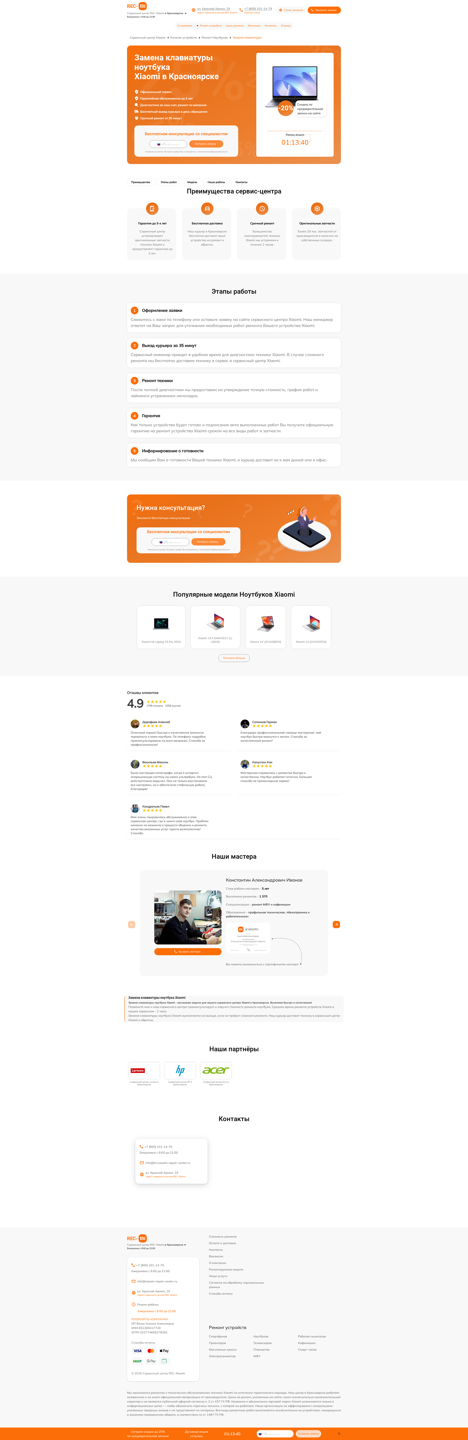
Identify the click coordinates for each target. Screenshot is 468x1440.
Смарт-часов (307, 1349)
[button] (336, 924)
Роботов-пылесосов (312, 1336)
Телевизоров (262, 1343)
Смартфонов (218, 1336)
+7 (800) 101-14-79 (258, 8)
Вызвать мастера (190, 951)
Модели (192, 182)
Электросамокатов (222, 1356)
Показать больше (234, 658)
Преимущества (140, 182)
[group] (144, 1074)
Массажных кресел (223, 1349)
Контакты (271, 25)
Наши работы (216, 182)
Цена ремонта (235, 25)
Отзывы (286, 25)
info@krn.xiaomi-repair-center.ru (168, 1163)
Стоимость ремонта (223, 1236)
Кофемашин (307, 1343)
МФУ (257, 1356)
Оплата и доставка (222, 1243)
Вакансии (254, 25)
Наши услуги (218, 1276)
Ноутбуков (260, 1336)
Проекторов (217, 1343)
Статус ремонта (293, 10)
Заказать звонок (326, 10)
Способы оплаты (221, 1293)
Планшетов (261, 1349)
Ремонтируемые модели (226, 1269)
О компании (184, 25)
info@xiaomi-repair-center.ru (157, 1281)
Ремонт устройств (211, 25)
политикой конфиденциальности (212, 151)
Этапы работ (169, 182)
